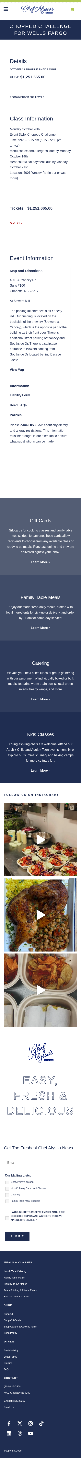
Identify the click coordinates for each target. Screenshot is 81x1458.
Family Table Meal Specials (25, 1201)
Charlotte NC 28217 (14, 1401)
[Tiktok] (41, 1423)
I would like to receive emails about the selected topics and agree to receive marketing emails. (38, 1215)
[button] (6, 9)
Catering (40, 663)
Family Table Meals (41, 597)
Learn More (39, 562)
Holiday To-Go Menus (15, 1284)
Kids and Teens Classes (17, 1296)
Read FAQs (18, 405)
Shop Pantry (10, 1333)
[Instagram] (30, 1423)
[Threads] (20, 1433)
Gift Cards (40, 520)
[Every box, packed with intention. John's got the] (40, 839)
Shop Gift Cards (12, 1320)
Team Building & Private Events (20, 1290)
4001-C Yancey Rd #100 (17, 1392)
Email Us (9, 1407)
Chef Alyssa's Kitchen (22, 1182)
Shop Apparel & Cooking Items (20, 1326)
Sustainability (11, 1350)
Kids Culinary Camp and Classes (28, 1188)
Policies (16, 415)
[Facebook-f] (9, 1423)
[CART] (72, 9)
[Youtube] (30, 1433)
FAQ (6, 1369)
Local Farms (10, 1356)
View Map (17, 369)
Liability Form (20, 395)
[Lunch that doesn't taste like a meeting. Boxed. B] (40, 990)
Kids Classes (40, 734)
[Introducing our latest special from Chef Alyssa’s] (40, 915)
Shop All (8, 1314)
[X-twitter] (20, 1423)
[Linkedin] (9, 1433)
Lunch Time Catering (15, 1271)
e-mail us (27, 425)
